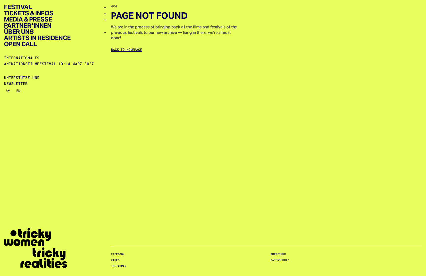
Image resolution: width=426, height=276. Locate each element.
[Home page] (55, 248)
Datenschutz (279, 260)
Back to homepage (126, 50)
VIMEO (115, 260)
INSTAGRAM (118, 266)
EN (18, 91)
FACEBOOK (117, 254)
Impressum (278, 254)
